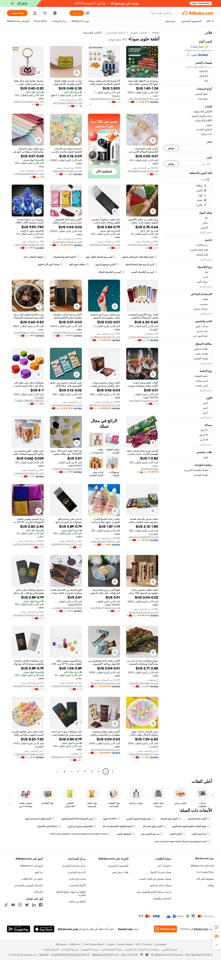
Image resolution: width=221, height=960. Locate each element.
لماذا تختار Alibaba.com (202, 865)
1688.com (75, 944)
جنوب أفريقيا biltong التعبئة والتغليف (77, 819)
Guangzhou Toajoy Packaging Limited (66, 468)
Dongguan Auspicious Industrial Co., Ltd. (142, 536)
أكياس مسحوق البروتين (105, 264)
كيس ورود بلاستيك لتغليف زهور (99, 257)
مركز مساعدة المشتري (74, 865)
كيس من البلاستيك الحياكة (110, 272)
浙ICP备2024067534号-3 (198, 954)
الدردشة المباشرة (77, 872)
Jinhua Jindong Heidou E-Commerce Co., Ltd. (28, 101)
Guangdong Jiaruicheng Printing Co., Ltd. (66, 241)
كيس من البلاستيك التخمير (142, 272)
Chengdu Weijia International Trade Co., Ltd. (66, 171)
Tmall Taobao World (93, 944)
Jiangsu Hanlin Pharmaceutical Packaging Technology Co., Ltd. (142, 337)
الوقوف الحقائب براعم (33, 257)
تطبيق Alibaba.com (68, 929)
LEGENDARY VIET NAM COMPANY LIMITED (28, 400)
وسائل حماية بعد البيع (160, 885)
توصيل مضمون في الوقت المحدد (155, 878)
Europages (160, 944)
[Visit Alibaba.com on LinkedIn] (34, 905)
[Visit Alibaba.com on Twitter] (27, 905)
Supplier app (125, 929)
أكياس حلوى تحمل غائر (152, 826)
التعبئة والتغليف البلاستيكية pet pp (117, 826)
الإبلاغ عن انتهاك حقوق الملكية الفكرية (71, 893)
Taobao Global (124, 944)
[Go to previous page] (112, 771)
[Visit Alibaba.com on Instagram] (20, 905)
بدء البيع (39, 872)
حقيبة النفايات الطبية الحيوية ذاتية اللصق (189, 826)
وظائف (210, 885)
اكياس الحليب (176, 834)
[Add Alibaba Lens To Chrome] (165, 928)
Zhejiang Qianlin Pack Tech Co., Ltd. (66, 332)
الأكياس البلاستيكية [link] (92, 32)
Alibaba (156, 32)
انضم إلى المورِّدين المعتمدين (28, 885)
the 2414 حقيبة (109, 819)
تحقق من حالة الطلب (32, 878)
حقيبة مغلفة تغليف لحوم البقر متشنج (138, 257)
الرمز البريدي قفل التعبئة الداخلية (140, 264)
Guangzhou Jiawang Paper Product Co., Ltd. (142, 400)
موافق (171, 148)
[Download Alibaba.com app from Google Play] (18, 928)
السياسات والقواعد (162, 898)
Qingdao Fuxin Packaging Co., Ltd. (66, 405)
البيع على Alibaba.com (31, 865)
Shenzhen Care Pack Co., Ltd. (104, 405)
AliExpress (61, 944)
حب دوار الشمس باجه (150, 834)
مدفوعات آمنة (164, 865)
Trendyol (147, 944)
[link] (216, 927)
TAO (137, 944)
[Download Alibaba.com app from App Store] (44, 928)
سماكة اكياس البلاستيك (47, 826)
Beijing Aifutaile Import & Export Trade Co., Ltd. (28, 332)
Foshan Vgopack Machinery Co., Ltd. (104, 98)
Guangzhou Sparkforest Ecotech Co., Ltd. (28, 473)
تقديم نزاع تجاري (77, 878)
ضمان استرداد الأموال (160, 872)
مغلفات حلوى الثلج (77, 264)
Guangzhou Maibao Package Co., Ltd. (104, 337)
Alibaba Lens (201, 929)
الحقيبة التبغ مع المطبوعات (64, 257)
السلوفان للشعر (124, 834)
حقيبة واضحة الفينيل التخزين (138, 819)
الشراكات (38, 891)
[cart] (44, 13)
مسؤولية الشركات (205, 878)
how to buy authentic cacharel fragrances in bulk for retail (78, 834)
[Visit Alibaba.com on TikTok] (6, 905)
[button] (87, 13)
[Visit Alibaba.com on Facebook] (41, 905)
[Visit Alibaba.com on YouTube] (13, 905)
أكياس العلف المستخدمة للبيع (38, 819)
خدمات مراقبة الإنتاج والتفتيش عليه (153, 891)
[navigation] (188, 402)
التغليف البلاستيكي (116, 32)
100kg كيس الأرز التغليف (48, 264)
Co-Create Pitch (205, 872)
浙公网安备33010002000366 (167, 954)
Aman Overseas (149, 468)
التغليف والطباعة (138, 32)
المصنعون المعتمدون (118, 865)
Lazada (110, 944)
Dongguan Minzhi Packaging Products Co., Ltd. (142, 171)
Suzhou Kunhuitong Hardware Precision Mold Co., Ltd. (66, 102)
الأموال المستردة (77, 885)
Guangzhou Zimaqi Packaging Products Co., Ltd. (104, 244)
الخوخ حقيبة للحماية (169, 819)
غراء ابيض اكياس (199, 834)
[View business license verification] (141, 955)
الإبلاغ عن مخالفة (77, 901)
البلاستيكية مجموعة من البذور (80, 826)
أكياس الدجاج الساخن (197, 819)
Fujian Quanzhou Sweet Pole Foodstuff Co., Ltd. (142, 98)
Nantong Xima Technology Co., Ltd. (142, 244)
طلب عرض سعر (120, 872)
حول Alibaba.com (204, 858)
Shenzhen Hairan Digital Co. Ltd (28, 244)
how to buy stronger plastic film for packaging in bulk (180, 841)
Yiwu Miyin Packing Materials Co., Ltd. (28, 173)
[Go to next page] (57, 771)
